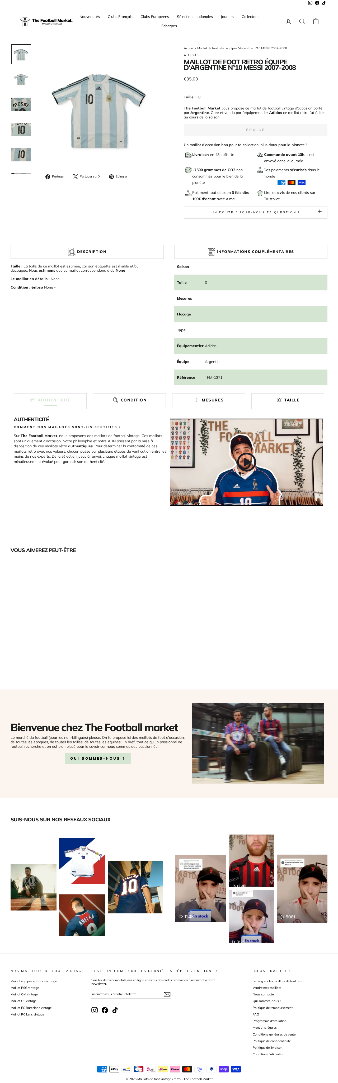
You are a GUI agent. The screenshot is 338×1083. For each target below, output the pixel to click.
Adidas (192, 55)
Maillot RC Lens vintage (27, 1014)
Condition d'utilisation (268, 1054)
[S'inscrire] (167, 994)
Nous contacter (264, 994)
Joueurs (227, 16)
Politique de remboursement (273, 1008)
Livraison (201, 154)
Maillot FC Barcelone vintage (31, 1008)
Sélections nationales (195, 16)
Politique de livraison (268, 1048)
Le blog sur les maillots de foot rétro (278, 981)
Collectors (250, 16)
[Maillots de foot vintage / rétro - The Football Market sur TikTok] (115, 1010)
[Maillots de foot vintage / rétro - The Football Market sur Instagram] (94, 1010)
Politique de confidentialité (272, 1041)
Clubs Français (120, 16)
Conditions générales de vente (274, 1034)
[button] (50, 400)
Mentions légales (265, 1027)
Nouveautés (89, 16)
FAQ (256, 1014)
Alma (230, 199)
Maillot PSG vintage (25, 988)
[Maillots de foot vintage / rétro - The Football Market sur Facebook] (105, 1010)
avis (281, 192)
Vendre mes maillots (267, 988)
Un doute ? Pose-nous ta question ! (256, 212)
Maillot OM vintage (24, 994)
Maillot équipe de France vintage (34, 981)
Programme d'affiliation (270, 1021)
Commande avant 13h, (285, 154)
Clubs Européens (154, 16)
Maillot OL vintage (23, 1001)
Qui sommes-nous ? (97, 758)
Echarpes (169, 25)
